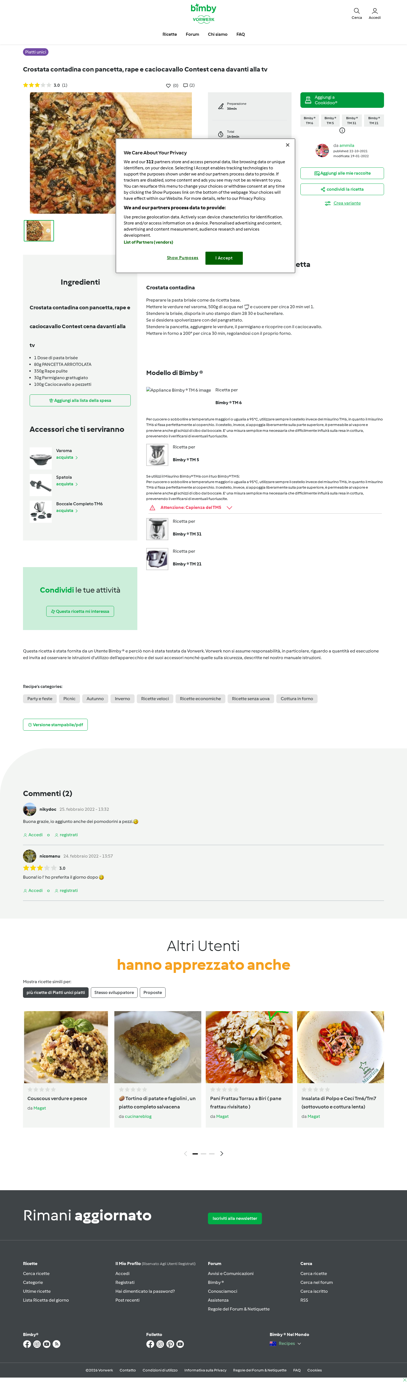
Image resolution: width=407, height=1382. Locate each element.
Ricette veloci (155, 698)
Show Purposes (183, 257)
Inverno (122, 698)
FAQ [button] (240, 34)
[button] (357, 13)
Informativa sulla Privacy (205, 1370)
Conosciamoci (222, 1291)
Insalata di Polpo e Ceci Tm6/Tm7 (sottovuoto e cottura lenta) (339, 1102)
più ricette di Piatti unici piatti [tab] (56, 992)
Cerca (306, 1263)
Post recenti (127, 1300)
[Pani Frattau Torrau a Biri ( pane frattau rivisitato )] (249, 1047)
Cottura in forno (297, 698)
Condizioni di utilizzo (160, 1370)
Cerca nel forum (316, 1282)
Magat (40, 1108)
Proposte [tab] (152, 992)
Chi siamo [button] (218, 34)
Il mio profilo (155, 1263)
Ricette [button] (170, 34)
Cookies (314, 1370)
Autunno (95, 698)
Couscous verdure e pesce (57, 1098)
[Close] (288, 145)
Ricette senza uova (251, 698)
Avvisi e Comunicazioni (231, 1273)
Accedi (122, 1273)
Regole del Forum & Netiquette (239, 1309)
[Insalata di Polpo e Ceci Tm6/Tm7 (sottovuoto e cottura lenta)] (340, 1047)
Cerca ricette (36, 1273)
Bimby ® (216, 1282)
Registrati (125, 1282)
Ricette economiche (200, 698)
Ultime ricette (37, 1291)
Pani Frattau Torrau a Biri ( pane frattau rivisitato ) (245, 1102)
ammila (346, 145)
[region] (205, 205)
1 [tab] (195, 1153)
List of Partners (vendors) (148, 242)
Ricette (30, 1263)
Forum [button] (192, 34)
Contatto (128, 1370)
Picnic (69, 698)
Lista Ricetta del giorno (46, 1300)
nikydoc (48, 809)
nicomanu (50, 856)
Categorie (33, 1282)
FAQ (297, 1370)
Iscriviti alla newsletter (235, 1218)
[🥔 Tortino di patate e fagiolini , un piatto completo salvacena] (157, 1047)
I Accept (224, 258)
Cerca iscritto (314, 1291)
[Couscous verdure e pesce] (66, 1047)
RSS (304, 1300)
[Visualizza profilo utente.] (322, 150)
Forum (214, 1263)
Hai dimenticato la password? (145, 1291)
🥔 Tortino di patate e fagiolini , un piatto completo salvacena (157, 1102)
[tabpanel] (203, 1085)
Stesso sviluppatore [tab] (114, 992)
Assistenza (218, 1300)
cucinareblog (138, 1116)
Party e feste (39, 698)
